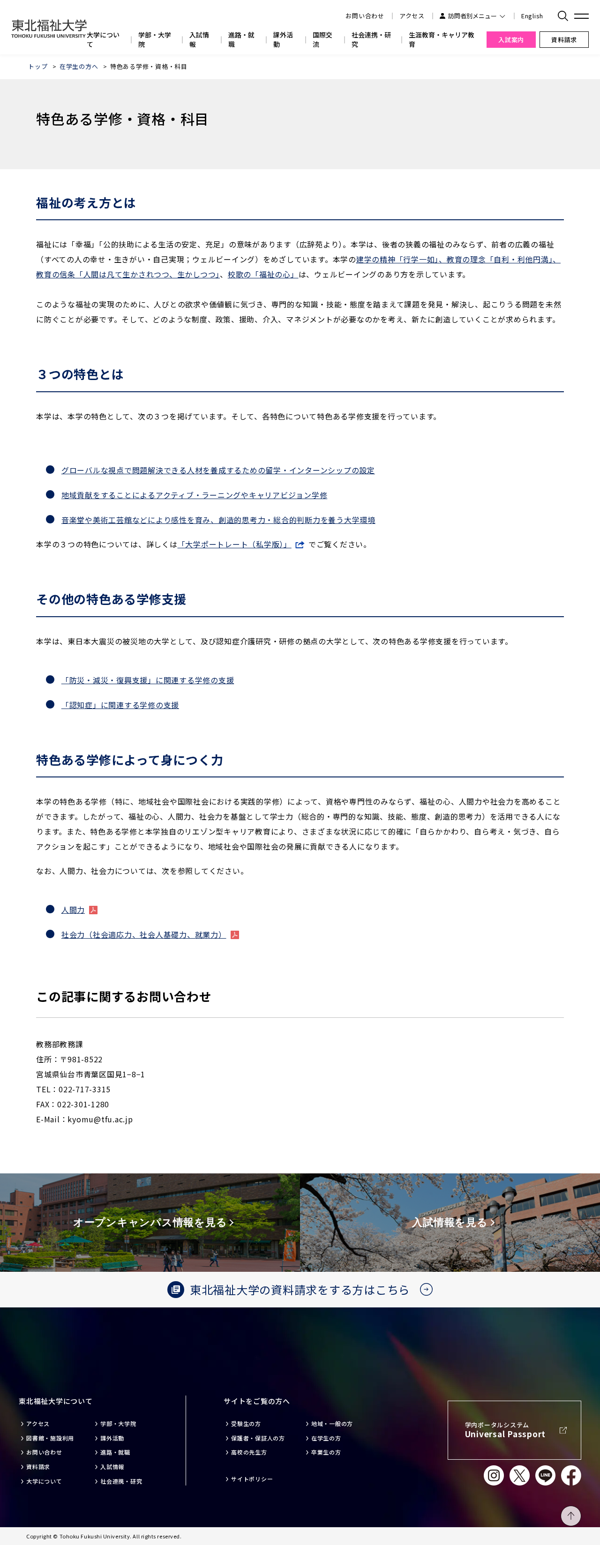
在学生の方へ (79, 66)
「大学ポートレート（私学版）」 (235, 544)
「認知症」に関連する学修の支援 (120, 704)
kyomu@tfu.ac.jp (100, 1119)
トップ (37, 66)
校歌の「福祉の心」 (263, 274)
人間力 (73, 909)
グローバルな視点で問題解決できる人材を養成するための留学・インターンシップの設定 (218, 470)
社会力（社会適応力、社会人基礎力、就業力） (143, 934)
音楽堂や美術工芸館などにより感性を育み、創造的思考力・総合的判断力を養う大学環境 (218, 519)
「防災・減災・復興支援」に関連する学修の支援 (147, 680)
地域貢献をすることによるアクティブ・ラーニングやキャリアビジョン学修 (194, 494)
